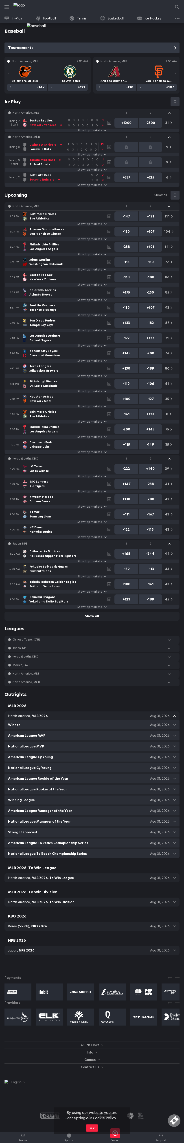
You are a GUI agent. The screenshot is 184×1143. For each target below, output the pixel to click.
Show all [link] (160, 195)
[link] (29, 7)
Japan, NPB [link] (20, 543)
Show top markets (89, 130)
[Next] (175, 73)
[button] (92, 113)
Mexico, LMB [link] (21, 665)
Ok (92, 1128)
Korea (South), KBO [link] (25, 458)
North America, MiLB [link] (26, 137)
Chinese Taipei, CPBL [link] (26, 639)
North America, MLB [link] (26, 113)
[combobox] (14, 1082)
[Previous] (8, 73)
